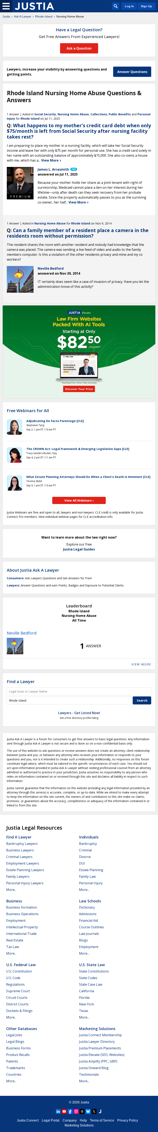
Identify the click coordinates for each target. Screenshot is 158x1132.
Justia (6, 16)
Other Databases (21, 1028)
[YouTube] (64, 1111)
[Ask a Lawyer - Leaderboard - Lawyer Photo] (15, 646)
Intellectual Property (22, 927)
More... (11, 889)
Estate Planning (91, 870)
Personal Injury (91, 883)
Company (70, 1120)
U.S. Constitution (19, 971)
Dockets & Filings (19, 1010)
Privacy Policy (127, 1120)
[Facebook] (70, 1111)
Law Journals (89, 933)
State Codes (88, 978)
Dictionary (87, 907)
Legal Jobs (14, 1035)
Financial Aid (88, 920)
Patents (12, 1061)
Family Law (87, 876)
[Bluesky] (88, 1111)
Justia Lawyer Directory (97, 1041)
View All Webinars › (79, 500)
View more (141, 664)
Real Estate (14, 940)
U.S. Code (13, 978)
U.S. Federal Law (21, 964)
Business (14, 900)
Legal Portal (50, 1120)
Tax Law (12, 947)
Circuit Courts (16, 997)
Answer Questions (132, 71)
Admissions (87, 914)
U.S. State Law (92, 964)
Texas (83, 1010)
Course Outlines (91, 927)
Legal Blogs (15, 1041)
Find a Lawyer (21, 681)
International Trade (21, 933)
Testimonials (89, 1074)
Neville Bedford (21, 633)
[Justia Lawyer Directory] (100, 1111)
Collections (99, 114)
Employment (16, 920)
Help (83, 1120)
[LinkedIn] (58, 1111)
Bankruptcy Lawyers (22, 843)
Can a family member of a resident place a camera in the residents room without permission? (78, 233)
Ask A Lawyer (22, 16)
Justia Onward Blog (94, 1068)
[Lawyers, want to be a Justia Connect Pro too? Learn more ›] (73, 169)
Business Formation (21, 907)
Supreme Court (18, 991)
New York (86, 1004)
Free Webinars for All (28, 410)
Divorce (85, 856)
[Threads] (82, 1111)
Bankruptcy (88, 843)
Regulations (15, 984)
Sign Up (146, 6)
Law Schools (90, 900)
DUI (82, 863)
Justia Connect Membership (100, 1035)
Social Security (45, 114)
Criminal (85, 850)
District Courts (17, 1004)
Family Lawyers (17, 876)
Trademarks (15, 1068)
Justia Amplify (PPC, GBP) (98, 1061)
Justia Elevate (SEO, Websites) (101, 1054)
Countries (13, 1074)
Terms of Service (102, 1120)
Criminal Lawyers (19, 856)
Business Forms (18, 1048)
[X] (94, 1111)
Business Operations (22, 914)
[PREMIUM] (20, 180)
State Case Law (90, 984)
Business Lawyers (20, 850)
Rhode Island (43, 16)
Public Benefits (120, 114)
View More (50, 160)
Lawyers (13, 585)
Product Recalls (18, 1054)
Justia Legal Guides (79, 549)
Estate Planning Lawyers (25, 870)
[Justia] (34, 6)
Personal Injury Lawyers (24, 883)
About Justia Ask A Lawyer (33, 570)
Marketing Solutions (97, 1028)
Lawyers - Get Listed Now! (79, 713)
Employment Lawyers (22, 863)
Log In (129, 6)
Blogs (83, 940)
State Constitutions (94, 971)
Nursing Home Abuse (73, 114)
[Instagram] (76, 1111)
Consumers (15, 578)
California (86, 991)
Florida (84, 997)
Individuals (89, 837)
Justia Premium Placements (100, 1048)
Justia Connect (28, 1120)
